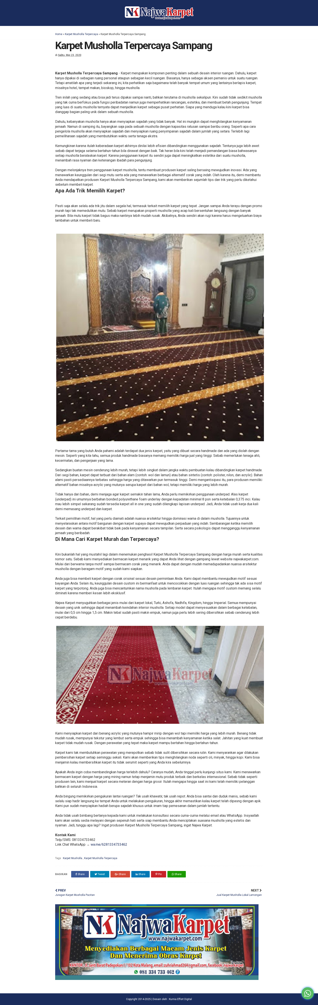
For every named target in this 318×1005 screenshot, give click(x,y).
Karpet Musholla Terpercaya (81, 34)
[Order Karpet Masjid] (157, 979)
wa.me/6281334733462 (109, 844)
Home (58, 34)
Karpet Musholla (73, 858)
